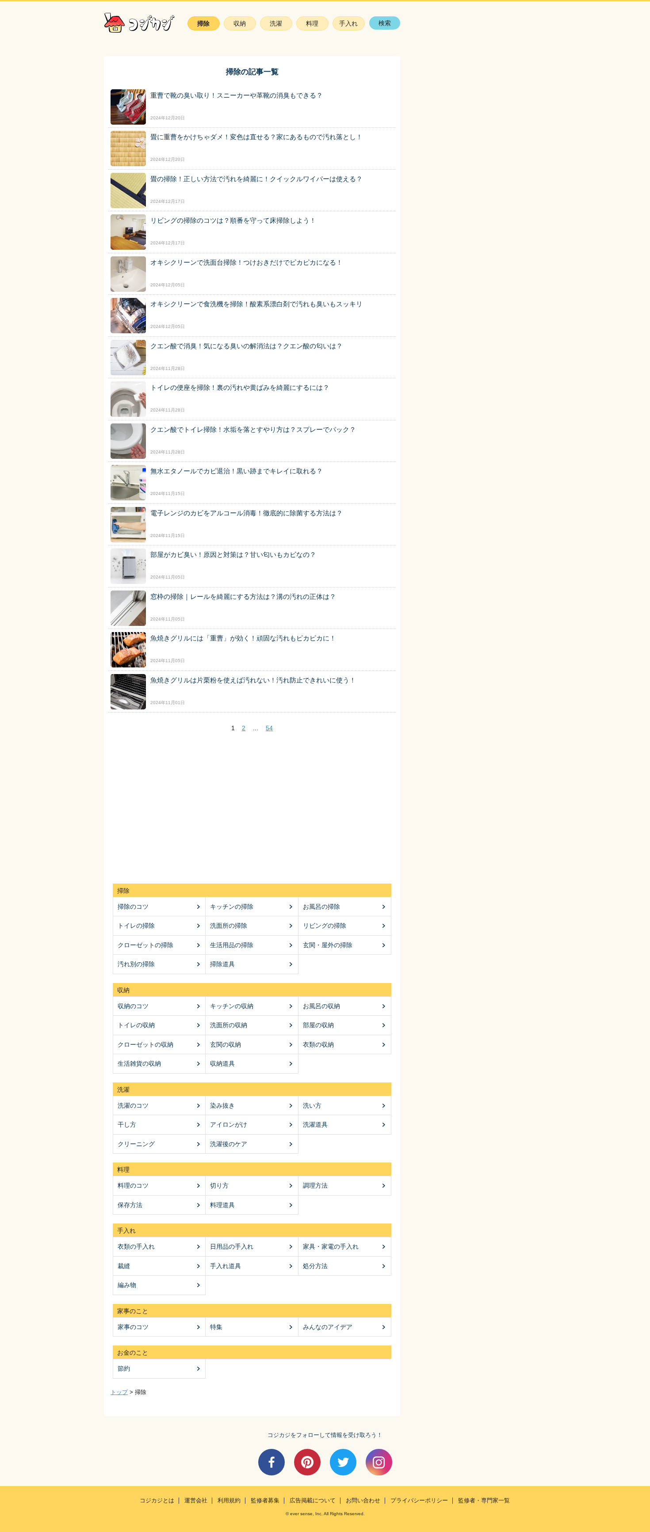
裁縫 (124, 1265)
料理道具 (222, 1204)
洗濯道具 (315, 1124)
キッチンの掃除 (231, 906)
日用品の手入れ (231, 1246)
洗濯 (276, 23)
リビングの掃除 (324, 925)
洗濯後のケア (228, 1143)
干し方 (127, 1124)
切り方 (219, 1185)
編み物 (127, 1284)
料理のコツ (133, 1185)
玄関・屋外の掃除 (327, 945)
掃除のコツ (133, 906)
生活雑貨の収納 (139, 1063)
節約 (124, 1368)
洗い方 (312, 1105)
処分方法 (315, 1265)
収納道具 (222, 1063)
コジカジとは (157, 1501)
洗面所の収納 (228, 1025)
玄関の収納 (225, 1044)
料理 (312, 23)
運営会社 (195, 1501)
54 (269, 728)
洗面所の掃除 (228, 925)
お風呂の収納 (321, 1006)
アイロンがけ (228, 1124)
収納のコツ (133, 1006)
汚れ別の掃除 (136, 964)
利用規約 (229, 1501)
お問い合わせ (363, 1501)
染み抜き (222, 1105)
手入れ (348, 23)
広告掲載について (313, 1501)
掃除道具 (222, 964)
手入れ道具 (225, 1265)
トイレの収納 (136, 1025)
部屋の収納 (318, 1025)
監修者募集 (265, 1501)
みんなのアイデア (327, 1326)
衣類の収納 (318, 1044)
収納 (239, 23)
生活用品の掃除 (231, 945)
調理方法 (315, 1185)
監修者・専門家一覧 (484, 1501)
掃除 (203, 23)
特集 (216, 1326)
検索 (385, 23)
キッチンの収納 (231, 1006)
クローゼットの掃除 (145, 945)
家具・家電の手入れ (331, 1246)
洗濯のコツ (133, 1105)
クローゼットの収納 (145, 1044)
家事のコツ (133, 1326)
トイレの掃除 (136, 925)
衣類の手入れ (136, 1246)
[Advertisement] (252, 808)
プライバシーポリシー (419, 1501)
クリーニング (136, 1143)
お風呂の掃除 (321, 906)
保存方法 (130, 1204)
